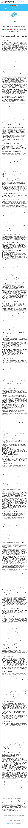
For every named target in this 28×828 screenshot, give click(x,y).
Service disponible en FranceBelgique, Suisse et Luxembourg (14, 7)
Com (11, 817)
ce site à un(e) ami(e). (16, 823)
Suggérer (9, 823)
